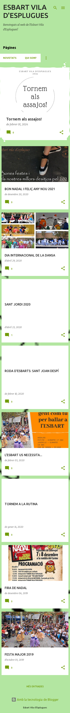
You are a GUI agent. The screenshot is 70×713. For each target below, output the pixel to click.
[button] (61, 132)
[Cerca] (55, 7)
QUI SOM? (30, 58)
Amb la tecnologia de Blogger (37, 699)
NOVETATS (9, 58)
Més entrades (35, 686)
